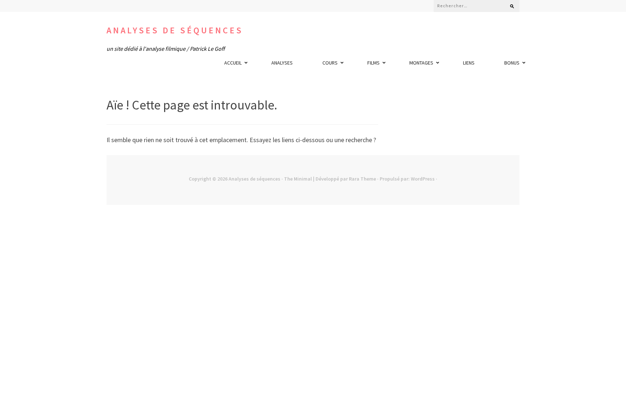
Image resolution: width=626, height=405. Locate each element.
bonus (511, 62)
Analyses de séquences (175, 30)
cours (330, 62)
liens (469, 62)
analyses (282, 62)
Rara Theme (362, 178)
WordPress (423, 178)
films (373, 62)
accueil (233, 62)
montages (421, 62)
